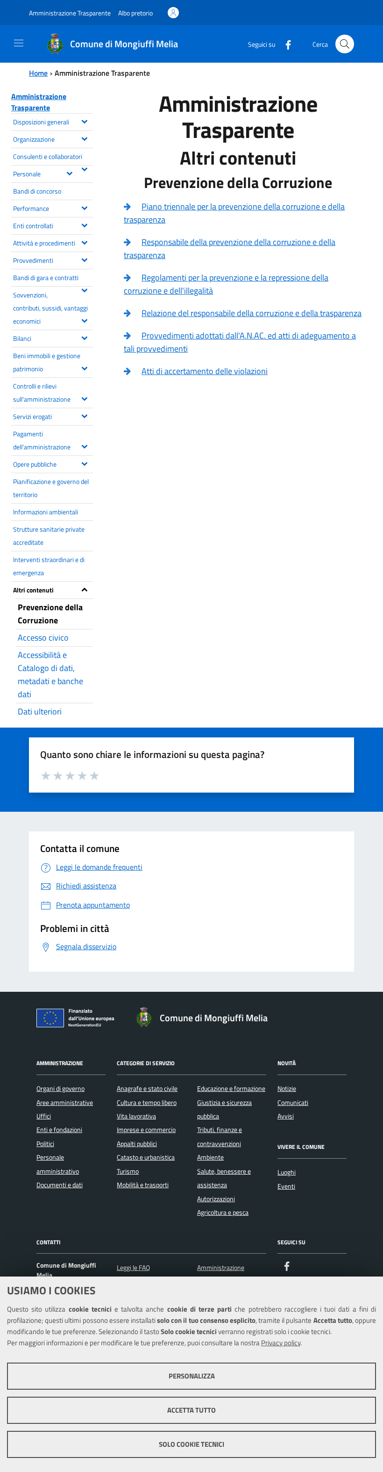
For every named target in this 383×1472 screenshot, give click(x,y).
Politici (45, 1144)
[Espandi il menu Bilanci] (84, 337)
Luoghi (286, 1172)
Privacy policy (280, 1342)
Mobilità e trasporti (143, 1185)
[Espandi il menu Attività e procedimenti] (84, 241)
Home (38, 73)
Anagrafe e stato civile (147, 1088)
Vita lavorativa (136, 1116)
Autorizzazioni (216, 1199)
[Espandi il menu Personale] (69, 172)
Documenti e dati (59, 1185)
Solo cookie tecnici (191, 1444)
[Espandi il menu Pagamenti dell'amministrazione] (84, 445)
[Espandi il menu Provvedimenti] (84, 259)
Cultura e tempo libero (147, 1102)
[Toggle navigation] (18, 43)
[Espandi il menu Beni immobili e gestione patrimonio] (84, 367)
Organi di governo (60, 1088)
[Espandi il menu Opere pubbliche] (84, 462)
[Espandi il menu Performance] (84, 207)
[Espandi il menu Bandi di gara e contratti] (84, 289)
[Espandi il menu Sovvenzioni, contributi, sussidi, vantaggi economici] (84, 319)
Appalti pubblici (137, 1144)
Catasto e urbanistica (146, 1157)
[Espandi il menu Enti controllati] (84, 224)
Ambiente (210, 1157)
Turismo (128, 1171)
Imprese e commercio (146, 1130)
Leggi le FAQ (133, 1268)
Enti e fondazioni (59, 1130)
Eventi (286, 1186)
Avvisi (285, 1116)
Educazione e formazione (231, 1088)
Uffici (43, 1116)
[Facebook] (284, 43)
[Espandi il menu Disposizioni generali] (84, 120)
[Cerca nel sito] (344, 44)
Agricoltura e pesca (222, 1212)
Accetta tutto (191, 1410)
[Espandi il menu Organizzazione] (84, 137)
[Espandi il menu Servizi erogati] (84, 415)
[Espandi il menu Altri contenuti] (84, 588)
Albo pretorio (135, 13)
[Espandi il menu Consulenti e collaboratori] (84, 168)
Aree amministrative (64, 1102)
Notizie (286, 1088)
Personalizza (192, 1376)
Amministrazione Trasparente (70, 13)
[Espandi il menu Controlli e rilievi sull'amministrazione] (84, 397)
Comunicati (292, 1102)
